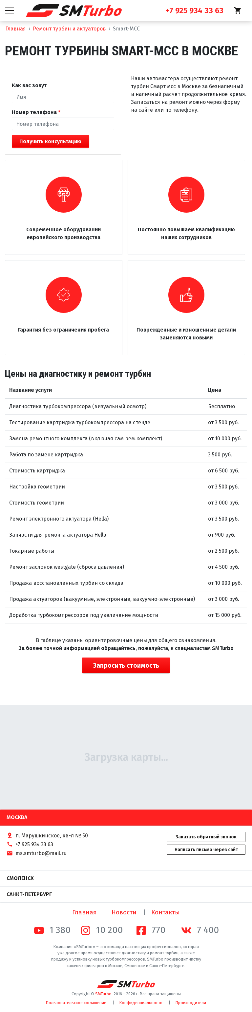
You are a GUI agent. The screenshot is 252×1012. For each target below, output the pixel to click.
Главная (15, 29)
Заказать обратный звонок (206, 837)
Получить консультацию (50, 141)
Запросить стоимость (126, 665)
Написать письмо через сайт (206, 849)
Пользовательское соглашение (76, 1002)
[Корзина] (238, 10)
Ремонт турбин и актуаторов (69, 29)
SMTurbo (103, 993)
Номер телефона (34, 112)
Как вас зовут (29, 85)
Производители (191, 1002)
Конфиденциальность (140, 1002)
